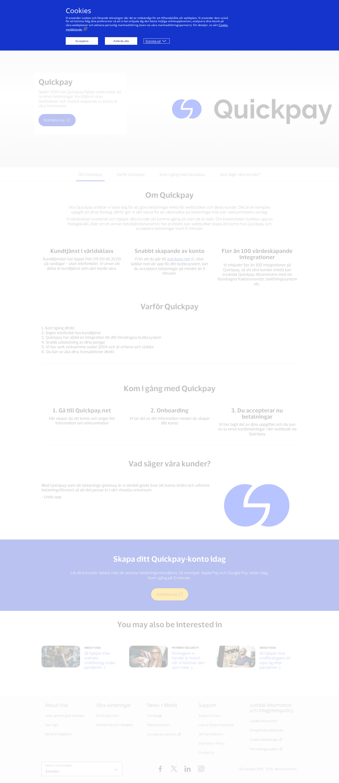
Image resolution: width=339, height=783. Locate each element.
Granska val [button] (153, 41)
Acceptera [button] (82, 41)
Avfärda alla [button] (121, 41)
